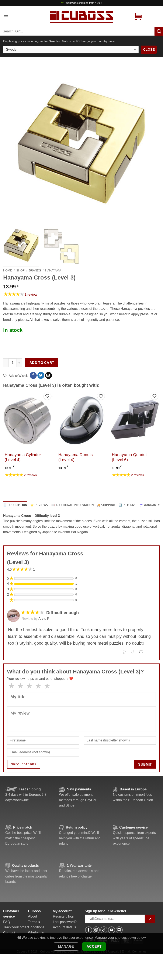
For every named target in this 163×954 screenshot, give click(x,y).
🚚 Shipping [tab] (106, 505)
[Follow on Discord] (119, 929)
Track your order (15, 927)
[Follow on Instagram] (96, 929)
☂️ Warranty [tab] (149, 505)
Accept (94, 946)
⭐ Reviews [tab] (39, 505)
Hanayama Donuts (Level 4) (75, 457)
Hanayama (53, 270)
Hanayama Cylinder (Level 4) (23, 457)
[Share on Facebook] (33, 375)
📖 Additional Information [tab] (72, 505)
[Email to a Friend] (48, 375)
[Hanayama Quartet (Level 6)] (135, 420)
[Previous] (11, 143)
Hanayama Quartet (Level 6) (129, 457)
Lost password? (65, 922)
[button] (5, 16)
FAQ (6, 922)
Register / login (64, 916)
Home (7, 270)
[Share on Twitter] (40, 375)
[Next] (151, 143)
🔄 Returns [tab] (127, 505)
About (32, 916)
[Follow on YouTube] (111, 929)
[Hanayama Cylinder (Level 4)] (28, 420)
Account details (64, 927)
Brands (35, 270)
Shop (20, 270)
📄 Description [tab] (15, 505)
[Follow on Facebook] (88, 929)
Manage (66, 946)
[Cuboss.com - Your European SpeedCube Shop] (81, 17)
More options (23, 764)
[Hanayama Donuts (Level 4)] (81, 420)
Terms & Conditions (36, 924)
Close (149, 49)
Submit (145, 764)
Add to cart (42, 362)
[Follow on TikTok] (103, 929)
